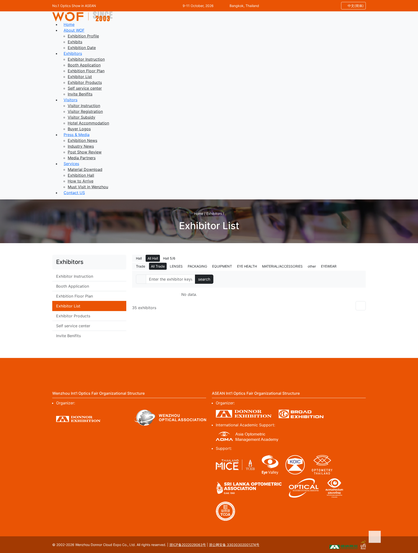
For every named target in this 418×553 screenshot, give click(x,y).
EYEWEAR (328, 266)
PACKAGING (197, 266)
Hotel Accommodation (88, 123)
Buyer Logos (79, 128)
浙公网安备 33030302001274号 (234, 545)
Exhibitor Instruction (86, 59)
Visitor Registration (85, 111)
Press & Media (77, 134)
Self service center (85, 88)
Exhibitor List (80, 76)
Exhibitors (73, 53)
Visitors (70, 99)
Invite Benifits (80, 94)
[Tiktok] (263, 368)
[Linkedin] (209, 368)
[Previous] (361, 305)
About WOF (74, 30)
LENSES (176, 266)
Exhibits (75, 41)
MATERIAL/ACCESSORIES (282, 266)
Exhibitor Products (85, 82)
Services (71, 163)
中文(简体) (355, 6)
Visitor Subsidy (81, 117)
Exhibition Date (82, 47)
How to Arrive (80, 181)
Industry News (81, 146)
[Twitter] (172, 368)
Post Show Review (85, 152)
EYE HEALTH (247, 266)
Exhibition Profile (83, 36)
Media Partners (82, 157)
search (204, 279)
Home (69, 24)
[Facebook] (154, 368)
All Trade (158, 266)
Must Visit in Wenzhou (88, 186)
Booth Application (84, 65)
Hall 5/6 (169, 258)
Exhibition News (82, 140)
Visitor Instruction (84, 105)
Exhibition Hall (81, 175)
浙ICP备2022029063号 (187, 545)
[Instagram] (190, 368)
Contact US (74, 192)
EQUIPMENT (222, 266)
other (312, 266)
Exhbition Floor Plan (86, 70)
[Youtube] (227, 368)
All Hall (153, 258)
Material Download (85, 169)
